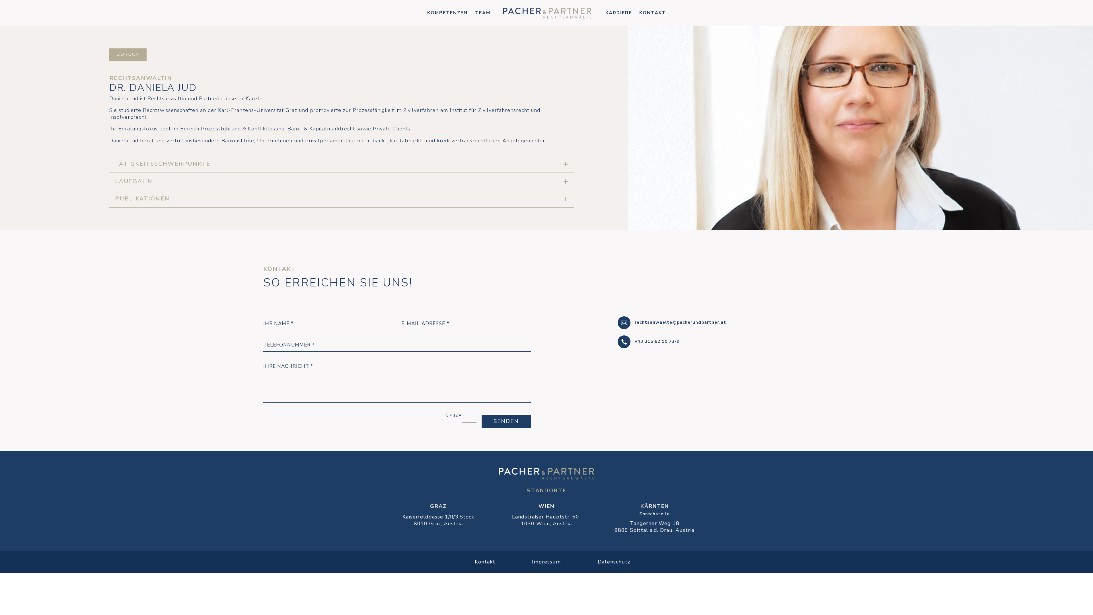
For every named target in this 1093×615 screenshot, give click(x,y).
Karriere (618, 13)
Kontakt (652, 13)
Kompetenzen (447, 13)
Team (482, 13)
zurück (128, 54)
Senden (506, 421)
